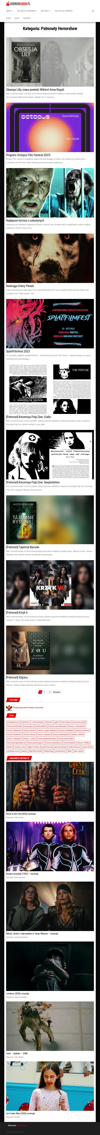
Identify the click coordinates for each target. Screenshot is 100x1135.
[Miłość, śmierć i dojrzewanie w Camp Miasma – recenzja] (50, 906)
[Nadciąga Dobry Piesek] (50, 258)
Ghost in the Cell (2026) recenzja (21, 813)
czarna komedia (37, 722)
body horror (25, 722)
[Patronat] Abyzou (17, 677)
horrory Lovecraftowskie (57, 726)
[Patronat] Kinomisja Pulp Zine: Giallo (28, 417)
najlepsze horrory (33, 747)
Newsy (9, 11)
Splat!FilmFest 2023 (18, 351)
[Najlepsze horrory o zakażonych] (50, 193)
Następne (56, 692)
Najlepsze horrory (64, 11)
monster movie (19, 747)
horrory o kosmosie (83, 730)
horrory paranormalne (66, 739)
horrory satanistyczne (54, 743)
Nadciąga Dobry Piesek (20, 286)
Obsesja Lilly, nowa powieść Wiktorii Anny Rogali (35, 89)
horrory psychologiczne (36, 743)
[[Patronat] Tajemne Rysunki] (50, 519)
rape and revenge (60, 747)
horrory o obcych (29, 734)
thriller (69, 751)
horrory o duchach (29, 730)
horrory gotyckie (41, 726)
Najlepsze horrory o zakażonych (25, 220)
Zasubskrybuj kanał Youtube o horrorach (27, 707)
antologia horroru (13, 722)
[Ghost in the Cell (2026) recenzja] (50, 786)
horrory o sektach (78, 734)
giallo (56, 722)
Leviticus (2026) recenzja (17, 993)
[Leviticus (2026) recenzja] (50, 966)
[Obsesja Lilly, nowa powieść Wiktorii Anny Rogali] (50, 62)
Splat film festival (35, 751)
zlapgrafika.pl (21, 1125)
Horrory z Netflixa (84, 743)
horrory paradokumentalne (47, 739)
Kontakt (27, 18)
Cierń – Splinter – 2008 (17, 1053)
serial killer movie (13, 751)
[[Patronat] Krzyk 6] (50, 585)
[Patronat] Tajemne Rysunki (22, 547)
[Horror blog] (18, 3)
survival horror (60, 751)
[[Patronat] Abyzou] (50, 650)
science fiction (87, 747)
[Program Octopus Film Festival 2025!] (50, 127)
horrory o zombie (30, 739)
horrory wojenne (69, 743)
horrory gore (28, 726)
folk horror (48, 722)
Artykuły (45, 11)
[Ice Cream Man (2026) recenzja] (50, 1086)
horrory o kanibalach (66, 730)
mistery (9, 747)
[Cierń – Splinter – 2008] (50, 1026)
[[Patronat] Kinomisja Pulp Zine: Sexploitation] (50, 454)
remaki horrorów (74, 747)
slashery (24, 751)
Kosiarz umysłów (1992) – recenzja (22, 873)
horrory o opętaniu (44, 734)
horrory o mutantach (14, 734)
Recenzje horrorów (26, 11)
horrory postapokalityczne (16, 743)
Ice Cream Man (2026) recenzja (20, 1113)
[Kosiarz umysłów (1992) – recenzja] (50, 846)
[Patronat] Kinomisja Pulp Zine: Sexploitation (33, 482)
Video (8, 18)
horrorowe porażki (79, 722)
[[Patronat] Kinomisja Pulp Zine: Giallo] (50, 389)
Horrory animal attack (14, 726)
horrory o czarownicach (76, 726)
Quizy (17, 18)
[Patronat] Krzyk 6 (17, 612)
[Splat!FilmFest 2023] (50, 323)
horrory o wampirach (14, 739)
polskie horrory (46, 747)
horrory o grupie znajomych (47, 730)
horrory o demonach (14, 730)
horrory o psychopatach (61, 734)
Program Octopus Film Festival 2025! (28, 155)
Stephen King (48, 751)
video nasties (78, 751)
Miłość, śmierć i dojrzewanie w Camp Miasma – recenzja (32, 933)
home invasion (66, 722)
